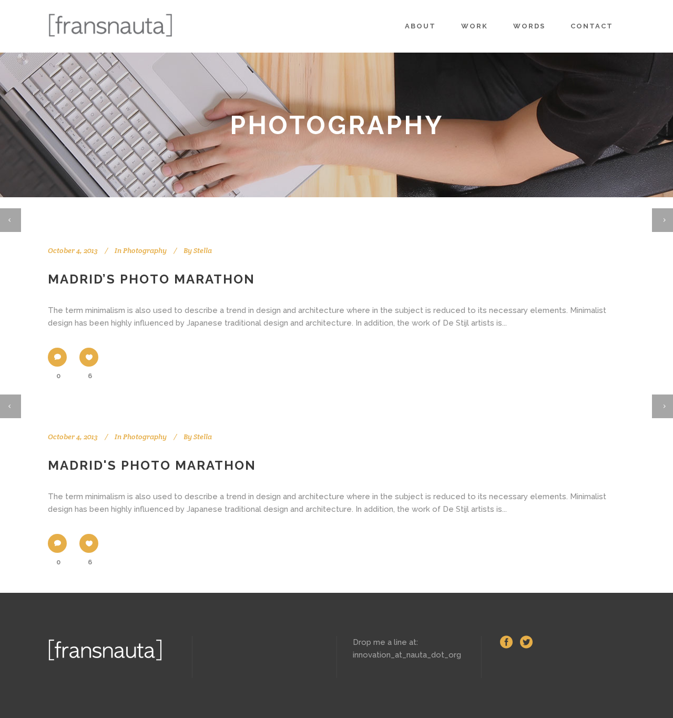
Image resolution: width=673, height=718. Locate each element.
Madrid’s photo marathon (151, 279)
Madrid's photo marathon (152, 465)
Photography (145, 250)
